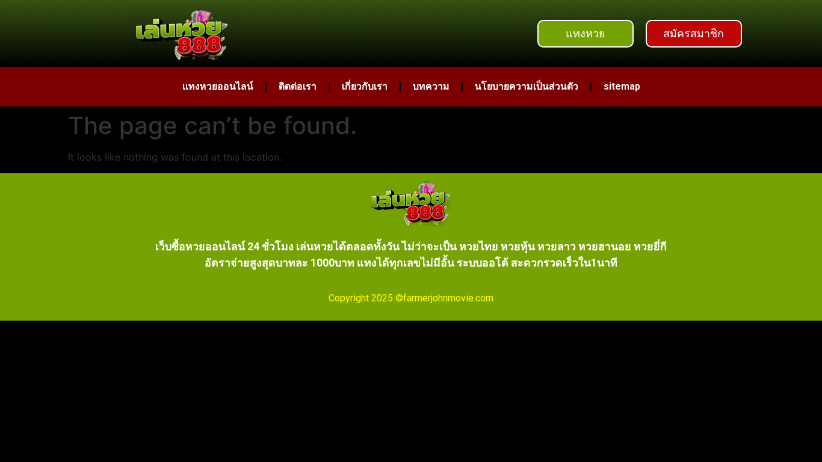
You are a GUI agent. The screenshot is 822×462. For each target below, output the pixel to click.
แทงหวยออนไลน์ (217, 86)
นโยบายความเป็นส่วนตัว (526, 86)
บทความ (431, 86)
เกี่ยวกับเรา (365, 86)
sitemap (622, 86)
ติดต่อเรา (298, 86)
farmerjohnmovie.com (448, 298)
